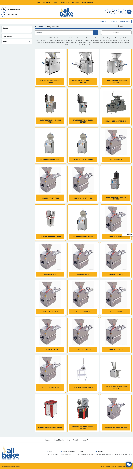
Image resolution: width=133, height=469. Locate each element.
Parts (56, 2)
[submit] (95, 32)
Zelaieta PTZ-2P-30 (116, 349)
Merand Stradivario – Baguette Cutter (83, 427)
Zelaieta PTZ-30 (50, 274)
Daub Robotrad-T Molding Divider (116, 198)
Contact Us (113, 21)
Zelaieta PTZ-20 (83, 274)
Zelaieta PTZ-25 (116, 312)
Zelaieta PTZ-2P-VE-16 (50, 388)
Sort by (116, 32)
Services (64, 2)
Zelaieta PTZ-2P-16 (83, 312)
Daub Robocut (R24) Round (83, 159)
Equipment (46, 2)
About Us (103, 21)
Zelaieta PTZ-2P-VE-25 (50, 198)
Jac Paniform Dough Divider (50, 236)
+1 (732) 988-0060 (13, 9)
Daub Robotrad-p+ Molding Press (50, 121)
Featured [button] (75, 2)
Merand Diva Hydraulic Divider (50, 427)
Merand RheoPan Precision (115, 121)
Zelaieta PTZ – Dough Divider (116, 427)
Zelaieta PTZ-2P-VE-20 (50, 312)
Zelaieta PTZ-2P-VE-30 (83, 198)
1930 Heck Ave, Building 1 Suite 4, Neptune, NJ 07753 (114, 454)
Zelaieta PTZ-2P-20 (83, 349)
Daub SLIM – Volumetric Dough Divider (115, 387)
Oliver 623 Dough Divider (83, 388)
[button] (47, 3)
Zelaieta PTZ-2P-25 (50, 349)
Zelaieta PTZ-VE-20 (116, 236)
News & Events (125, 21)
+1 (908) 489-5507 (67, 454)
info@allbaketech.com (85, 454)
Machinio (18, 466)
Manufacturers (87, 2)
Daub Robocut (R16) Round (83, 236)
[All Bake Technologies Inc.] (10, 453)
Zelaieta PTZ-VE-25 (116, 274)
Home (39, 2)
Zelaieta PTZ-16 (116, 159)
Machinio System (5, 466)
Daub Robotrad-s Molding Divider (83, 121)
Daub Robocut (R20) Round (50, 159)
